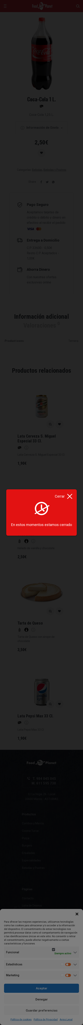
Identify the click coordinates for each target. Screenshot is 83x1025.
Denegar (41, 999)
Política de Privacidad (46, 1019)
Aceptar (41, 988)
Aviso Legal (66, 1019)
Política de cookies (21, 1019)
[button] (77, 914)
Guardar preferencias (41, 1010)
